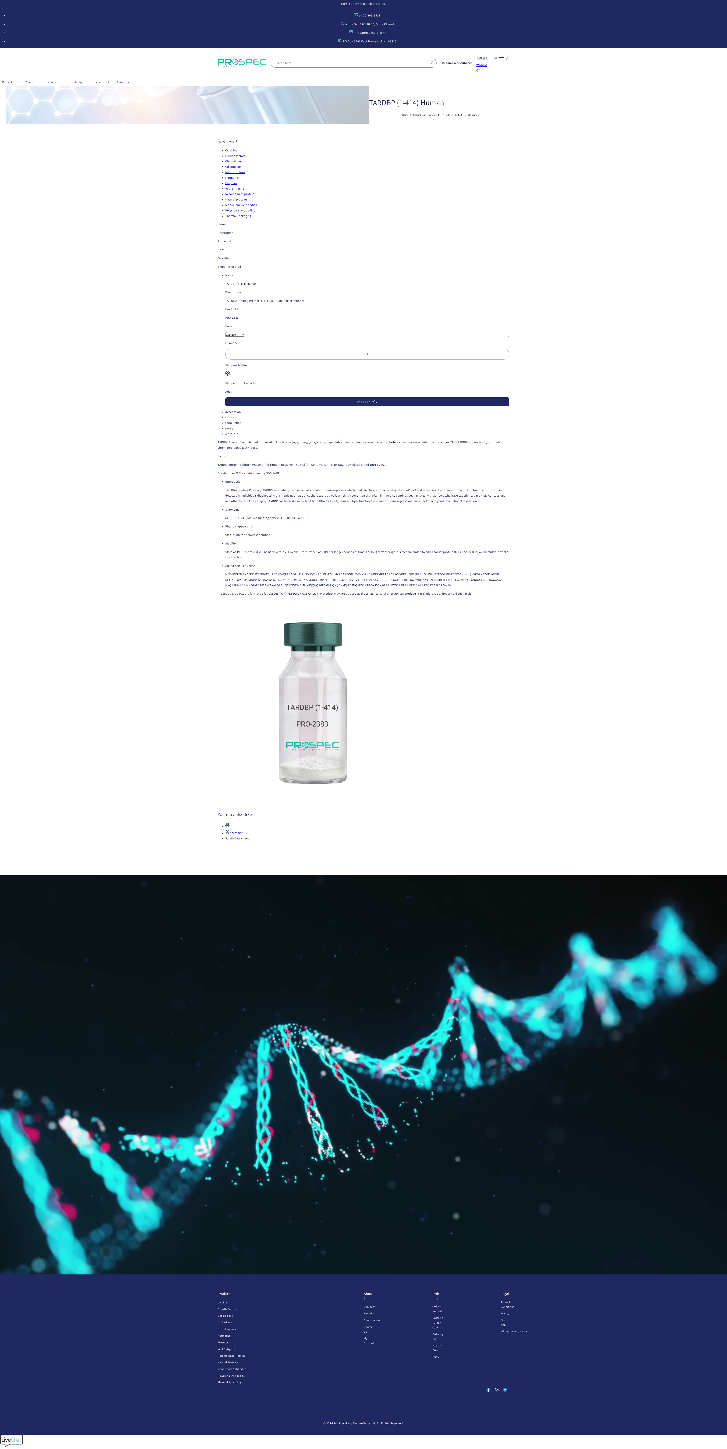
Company (369, 1306)
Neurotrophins (227, 1329)
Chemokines (225, 1315)
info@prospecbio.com (514, 1331)
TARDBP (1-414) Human (467, 114)
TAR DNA (446, 114)
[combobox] (354, 63)
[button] (11, 82)
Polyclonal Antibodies (231, 1375)
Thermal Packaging (229, 1382)
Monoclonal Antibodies (232, 1369)
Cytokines (224, 1302)
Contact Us (369, 1329)
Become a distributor (457, 63)
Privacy (505, 1313)
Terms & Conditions (507, 1304)
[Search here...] (432, 63)
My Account (369, 1340)
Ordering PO (437, 1336)
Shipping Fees (437, 1348)
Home (405, 114)
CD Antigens (225, 1322)
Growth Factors (227, 1309)
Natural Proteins (228, 1362)
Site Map (503, 1322)
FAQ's (435, 1357)
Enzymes (223, 1342)
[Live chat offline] (11, 1446)
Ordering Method (437, 1309)
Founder (369, 1313)
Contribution (372, 1320)
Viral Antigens (226, 1349)
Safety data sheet (237, 838)
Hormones (224, 1335)
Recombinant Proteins (425, 114)
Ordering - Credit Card (437, 1322)
